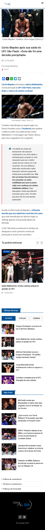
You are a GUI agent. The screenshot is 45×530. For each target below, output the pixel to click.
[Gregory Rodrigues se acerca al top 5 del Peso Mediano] (8, 329)
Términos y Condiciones (12, 484)
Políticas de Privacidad (12, 489)
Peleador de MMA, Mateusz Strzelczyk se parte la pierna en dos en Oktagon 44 (30, 463)
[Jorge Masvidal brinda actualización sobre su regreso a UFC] (8, 368)
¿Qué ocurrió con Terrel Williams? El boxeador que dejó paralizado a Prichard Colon (30, 418)
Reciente (8, 318)
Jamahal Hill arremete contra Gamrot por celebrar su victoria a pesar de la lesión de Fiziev (30, 448)
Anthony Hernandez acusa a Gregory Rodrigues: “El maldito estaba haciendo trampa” (28, 354)
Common (36, 318)
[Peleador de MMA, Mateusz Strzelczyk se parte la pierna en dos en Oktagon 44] (9, 464)
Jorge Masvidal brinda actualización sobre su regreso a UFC (29, 367)
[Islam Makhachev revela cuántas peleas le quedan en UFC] (8, 342)
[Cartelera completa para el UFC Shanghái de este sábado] (8, 379)
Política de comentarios (12, 479)
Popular (22, 318)
